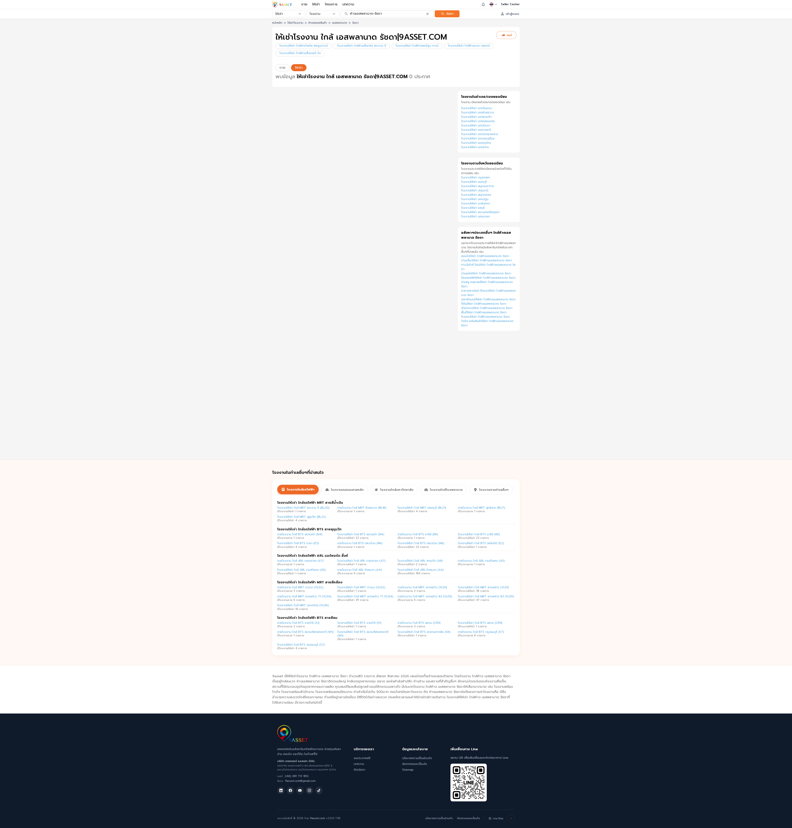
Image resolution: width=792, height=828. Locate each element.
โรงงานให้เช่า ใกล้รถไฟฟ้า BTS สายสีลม (307, 617)
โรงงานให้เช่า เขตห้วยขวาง (477, 112)
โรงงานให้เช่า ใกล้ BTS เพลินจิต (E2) (481, 543)
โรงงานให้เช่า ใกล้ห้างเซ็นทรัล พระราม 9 (361, 46)
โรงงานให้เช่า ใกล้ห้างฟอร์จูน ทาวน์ (417, 46)
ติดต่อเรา (359, 770)
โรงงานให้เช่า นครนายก (475, 216)
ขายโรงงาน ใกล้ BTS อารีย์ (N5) (418, 534)
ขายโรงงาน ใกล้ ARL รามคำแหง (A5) (481, 561)
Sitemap (408, 770)
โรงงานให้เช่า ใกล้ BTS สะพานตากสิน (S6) (424, 632)
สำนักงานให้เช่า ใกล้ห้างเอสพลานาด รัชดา (486, 308)
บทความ (348, 4)
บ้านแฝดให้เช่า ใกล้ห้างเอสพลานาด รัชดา (486, 273)
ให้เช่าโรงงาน (295, 23)
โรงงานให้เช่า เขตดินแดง (476, 108)
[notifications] (483, 4)
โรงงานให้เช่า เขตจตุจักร (476, 143)
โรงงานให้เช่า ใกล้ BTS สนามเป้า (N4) (360, 534)
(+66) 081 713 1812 (297, 776)
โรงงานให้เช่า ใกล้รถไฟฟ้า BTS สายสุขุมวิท (309, 529)
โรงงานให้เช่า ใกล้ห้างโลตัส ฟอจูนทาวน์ (303, 46)
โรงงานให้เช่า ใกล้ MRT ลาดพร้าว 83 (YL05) (486, 596)
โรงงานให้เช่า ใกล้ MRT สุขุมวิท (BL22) (301, 517)
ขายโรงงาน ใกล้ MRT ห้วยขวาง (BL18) (361, 508)
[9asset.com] (292, 740)
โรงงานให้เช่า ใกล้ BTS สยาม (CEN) (480, 623)
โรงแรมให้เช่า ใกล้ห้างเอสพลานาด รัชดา (485, 317)
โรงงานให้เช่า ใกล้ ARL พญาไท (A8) (420, 561)
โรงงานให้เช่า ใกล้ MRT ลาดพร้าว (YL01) (483, 587)
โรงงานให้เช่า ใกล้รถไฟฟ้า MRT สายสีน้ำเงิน (310, 502)
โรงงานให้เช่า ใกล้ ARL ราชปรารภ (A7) (361, 561)
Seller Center (510, 4)
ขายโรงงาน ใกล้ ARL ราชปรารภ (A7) (300, 561)
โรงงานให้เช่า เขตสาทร (475, 147)
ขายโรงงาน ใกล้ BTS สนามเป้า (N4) (299, 534)
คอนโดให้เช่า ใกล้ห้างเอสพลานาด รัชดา (485, 256)
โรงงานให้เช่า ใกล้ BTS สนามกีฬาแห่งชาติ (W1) (362, 634)
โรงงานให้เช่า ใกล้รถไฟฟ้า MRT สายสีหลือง (309, 582)
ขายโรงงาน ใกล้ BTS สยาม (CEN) (419, 623)
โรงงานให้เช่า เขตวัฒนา (475, 125)
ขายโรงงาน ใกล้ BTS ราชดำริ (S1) (298, 623)
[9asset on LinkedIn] (281, 790)
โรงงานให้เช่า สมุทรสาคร (476, 195)
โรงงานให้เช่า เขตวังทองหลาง (479, 134)
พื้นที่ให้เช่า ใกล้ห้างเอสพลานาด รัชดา (484, 312)
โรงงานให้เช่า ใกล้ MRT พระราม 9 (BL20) (303, 508)
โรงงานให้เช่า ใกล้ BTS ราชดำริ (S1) (359, 623)
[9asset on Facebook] (290, 790)
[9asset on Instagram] (309, 790)
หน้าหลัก (277, 23)
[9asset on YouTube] (300, 790)
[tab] (298, 489)
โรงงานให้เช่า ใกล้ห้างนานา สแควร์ (469, 46)
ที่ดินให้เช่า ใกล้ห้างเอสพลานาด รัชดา (483, 304)
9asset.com (317, 818)
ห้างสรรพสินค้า (317, 23)
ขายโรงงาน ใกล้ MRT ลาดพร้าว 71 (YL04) (304, 596)
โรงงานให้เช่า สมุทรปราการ (477, 186)
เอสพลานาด (339, 23)
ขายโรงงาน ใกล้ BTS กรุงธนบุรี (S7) (481, 632)
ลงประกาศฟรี (362, 758)
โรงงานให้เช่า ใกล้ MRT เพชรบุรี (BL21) (422, 508)
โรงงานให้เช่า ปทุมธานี (474, 190)
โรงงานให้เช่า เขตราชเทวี (476, 130)
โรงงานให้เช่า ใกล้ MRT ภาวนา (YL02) (361, 587)
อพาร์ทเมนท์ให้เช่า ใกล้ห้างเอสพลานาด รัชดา (488, 299)
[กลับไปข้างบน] (511, 818)
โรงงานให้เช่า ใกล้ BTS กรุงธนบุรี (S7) (301, 645)
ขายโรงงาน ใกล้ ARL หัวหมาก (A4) (359, 570)
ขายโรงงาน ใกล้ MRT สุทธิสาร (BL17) (481, 508)
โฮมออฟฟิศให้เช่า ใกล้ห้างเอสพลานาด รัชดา (488, 278)
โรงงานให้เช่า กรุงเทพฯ (475, 177)
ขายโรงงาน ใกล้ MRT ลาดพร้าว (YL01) (422, 587)
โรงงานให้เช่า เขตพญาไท (476, 117)
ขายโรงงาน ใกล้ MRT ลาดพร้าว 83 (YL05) (425, 596)
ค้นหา (450, 13)
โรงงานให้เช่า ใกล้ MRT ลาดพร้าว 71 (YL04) (365, 596)
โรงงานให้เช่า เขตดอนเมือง (478, 138)
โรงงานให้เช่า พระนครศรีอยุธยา (480, 212)
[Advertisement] (489, 400)
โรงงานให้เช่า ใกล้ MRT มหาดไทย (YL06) (303, 605)
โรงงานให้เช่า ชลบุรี (473, 208)
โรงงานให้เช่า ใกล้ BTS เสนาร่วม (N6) (421, 543)
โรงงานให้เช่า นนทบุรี (474, 182)
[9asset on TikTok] (319, 790)
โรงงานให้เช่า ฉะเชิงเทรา (475, 203)
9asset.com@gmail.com (300, 781)
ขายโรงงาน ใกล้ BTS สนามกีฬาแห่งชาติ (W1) (305, 632)
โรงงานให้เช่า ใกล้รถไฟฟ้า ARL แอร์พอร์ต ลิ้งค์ (312, 555)
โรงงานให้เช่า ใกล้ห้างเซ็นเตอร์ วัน (300, 53)
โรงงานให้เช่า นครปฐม (474, 199)
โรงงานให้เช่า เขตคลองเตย (478, 121)
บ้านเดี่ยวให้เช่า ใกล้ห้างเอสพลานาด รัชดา (486, 260)
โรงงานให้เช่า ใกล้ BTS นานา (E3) (298, 543)
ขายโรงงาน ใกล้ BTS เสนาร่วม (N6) (359, 543)
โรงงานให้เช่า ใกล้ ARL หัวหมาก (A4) (421, 570)
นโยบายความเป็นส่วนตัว (417, 758)
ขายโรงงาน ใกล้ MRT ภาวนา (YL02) (300, 587)
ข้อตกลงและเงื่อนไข (414, 764)
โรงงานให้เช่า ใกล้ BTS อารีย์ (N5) (479, 534)
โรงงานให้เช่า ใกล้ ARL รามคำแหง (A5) (301, 570)
